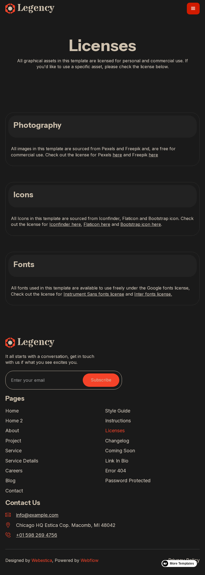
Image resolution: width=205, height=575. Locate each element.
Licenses (115, 430)
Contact (14, 490)
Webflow (89, 560)
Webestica (41, 560)
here (117, 154)
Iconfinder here (65, 224)
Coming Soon (120, 450)
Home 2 (14, 420)
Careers (13, 470)
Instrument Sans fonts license (94, 294)
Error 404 (115, 470)
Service (13, 450)
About (12, 430)
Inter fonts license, (153, 294)
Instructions (118, 420)
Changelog (117, 440)
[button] (193, 8)
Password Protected (128, 480)
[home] (29, 8)
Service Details (21, 461)
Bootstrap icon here (140, 224)
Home (12, 411)
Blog (10, 480)
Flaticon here (97, 224)
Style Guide (117, 411)
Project (13, 440)
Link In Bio (116, 461)
